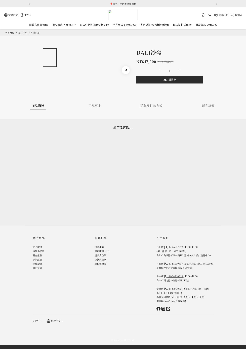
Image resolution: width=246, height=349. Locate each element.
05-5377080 (175, 288)
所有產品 (37, 255)
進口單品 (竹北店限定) (29, 32)
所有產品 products (124, 24)
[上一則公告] (29, 3)
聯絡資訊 (37, 268)
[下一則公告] (216, 3)
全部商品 (9, 32)
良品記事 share (182, 24)
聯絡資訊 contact (206, 24)
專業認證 (37, 259)
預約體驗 (99, 247)
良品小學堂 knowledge (94, 24)
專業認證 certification (154, 24)
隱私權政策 (100, 263)
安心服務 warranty (64, 24)
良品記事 (37, 263)
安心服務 (37, 247)
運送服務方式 (102, 251)
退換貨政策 (100, 255)
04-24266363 (176, 276)
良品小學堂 (38, 251)
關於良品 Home (39, 24)
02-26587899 (176, 247)
